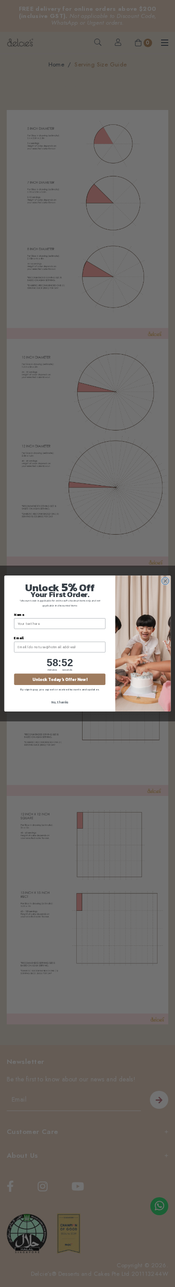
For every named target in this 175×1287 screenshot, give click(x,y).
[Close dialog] (165, 581)
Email (19, 637)
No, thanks (59, 701)
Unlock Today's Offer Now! (59, 679)
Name (19, 614)
